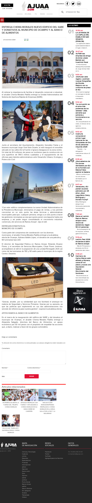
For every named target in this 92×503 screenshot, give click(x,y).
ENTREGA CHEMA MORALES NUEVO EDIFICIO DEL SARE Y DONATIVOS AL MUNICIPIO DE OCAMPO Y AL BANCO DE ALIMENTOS (33, 30)
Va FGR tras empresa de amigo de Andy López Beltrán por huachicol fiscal (83, 58)
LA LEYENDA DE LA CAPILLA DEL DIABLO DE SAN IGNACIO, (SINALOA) (82, 37)
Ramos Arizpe (26, 484)
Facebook (48, 452)
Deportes (25, 458)
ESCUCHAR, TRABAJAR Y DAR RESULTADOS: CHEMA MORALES (11, 430)
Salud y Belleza (27, 488)
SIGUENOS (60, 4)
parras (24, 478)
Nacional (25, 469)
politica (24, 480)
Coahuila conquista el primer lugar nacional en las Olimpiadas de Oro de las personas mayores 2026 (83, 140)
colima (24, 456)
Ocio (23, 473)
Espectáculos (26, 460)
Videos (24, 497)
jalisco (24, 467)
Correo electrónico (33, 368)
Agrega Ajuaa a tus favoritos (54, 458)
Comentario (6, 348)
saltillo (24, 486)
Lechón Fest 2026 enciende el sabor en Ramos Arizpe (83, 241)
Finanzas (25, 462)
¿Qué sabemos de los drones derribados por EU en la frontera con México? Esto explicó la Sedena (83, 166)
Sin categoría (26, 490)
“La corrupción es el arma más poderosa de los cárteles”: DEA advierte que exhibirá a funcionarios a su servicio (83, 112)
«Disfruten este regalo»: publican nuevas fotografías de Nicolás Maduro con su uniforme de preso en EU (83, 83)
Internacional (26, 465)
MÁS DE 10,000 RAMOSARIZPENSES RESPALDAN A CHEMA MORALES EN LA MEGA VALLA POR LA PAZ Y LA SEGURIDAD (47, 408)
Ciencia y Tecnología (28, 452)
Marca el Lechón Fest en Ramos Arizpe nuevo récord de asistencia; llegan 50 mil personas (83, 221)
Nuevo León (26, 471)
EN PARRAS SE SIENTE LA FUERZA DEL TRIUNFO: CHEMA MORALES (11, 405)
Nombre (5, 368)
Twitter (47, 454)
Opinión (24, 475)
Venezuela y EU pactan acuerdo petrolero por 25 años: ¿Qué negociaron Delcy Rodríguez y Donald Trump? (83, 193)
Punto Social (26, 482)
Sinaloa (24, 493)
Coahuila (25, 454)
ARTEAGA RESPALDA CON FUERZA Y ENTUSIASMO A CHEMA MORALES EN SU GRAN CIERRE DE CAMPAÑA (29, 407)
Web (3, 376)
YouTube (48, 456)
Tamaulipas (25, 495)
